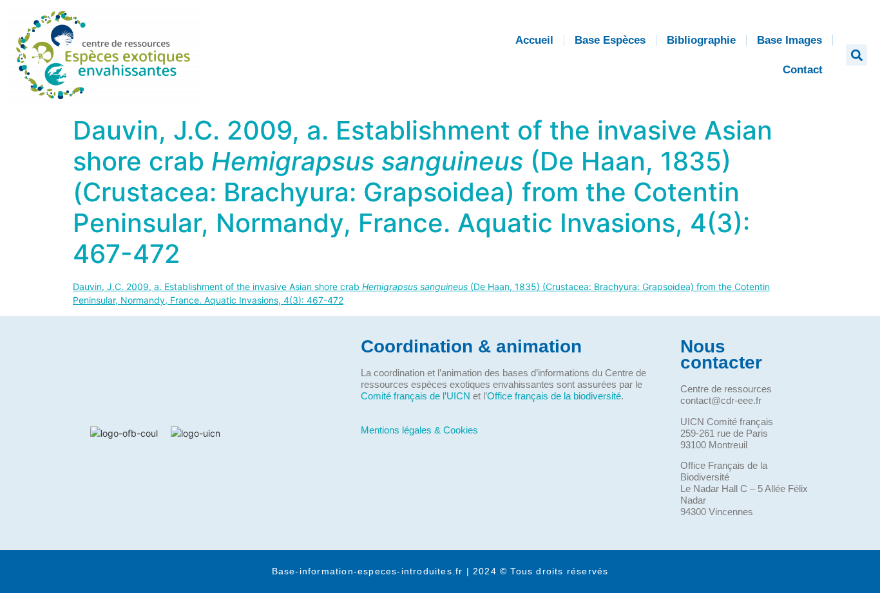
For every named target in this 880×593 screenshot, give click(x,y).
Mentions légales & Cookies (419, 429)
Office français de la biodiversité (554, 395)
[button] (856, 55)
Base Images (789, 40)
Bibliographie (701, 40)
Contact (803, 70)
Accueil (534, 40)
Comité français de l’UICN (415, 395)
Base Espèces (610, 40)
